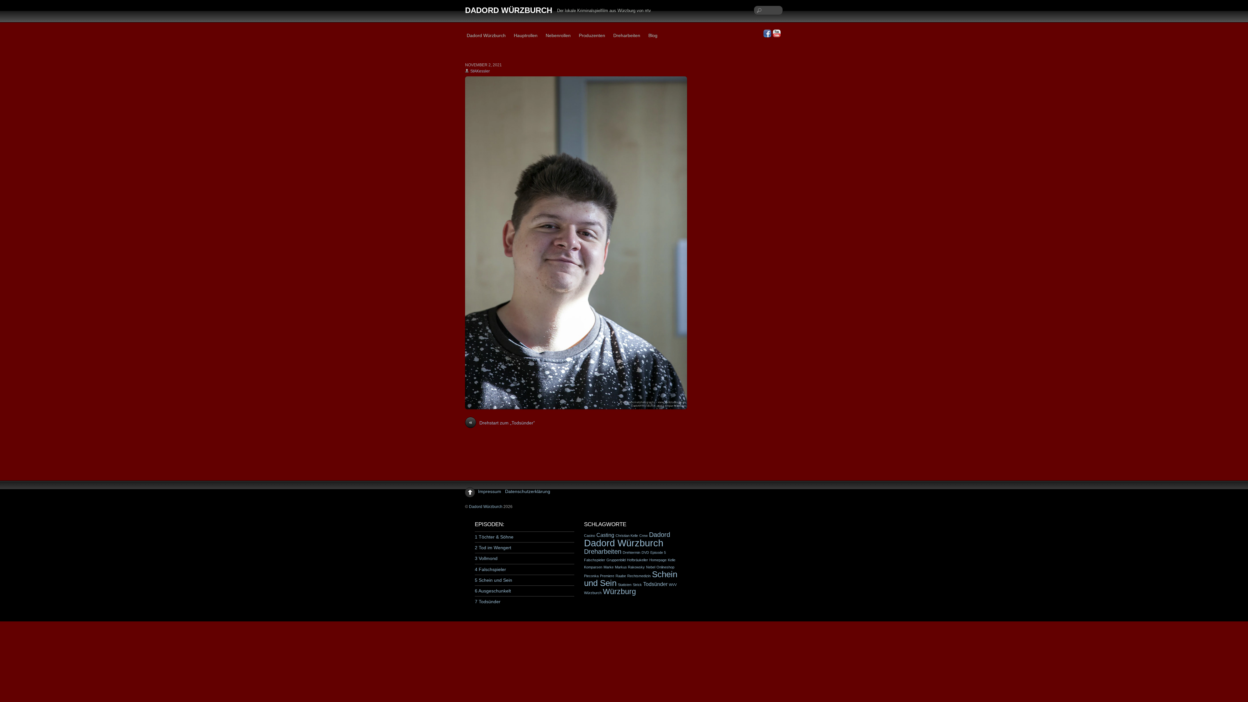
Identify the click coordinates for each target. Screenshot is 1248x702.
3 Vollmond (486, 558)
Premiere (607, 576)
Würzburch (593, 593)
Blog (652, 35)
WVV (673, 585)
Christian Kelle (627, 536)
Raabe (621, 576)
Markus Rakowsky (630, 567)
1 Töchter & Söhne (494, 537)
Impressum (489, 491)
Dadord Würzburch (486, 35)
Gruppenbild (616, 560)
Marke (609, 567)
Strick (637, 585)
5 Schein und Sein (493, 580)
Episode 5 (658, 552)
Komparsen (593, 567)
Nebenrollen (558, 35)
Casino (589, 536)
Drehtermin (631, 552)
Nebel (650, 567)
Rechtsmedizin (639, 576)
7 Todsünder (487, 601)
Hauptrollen (526, 35)
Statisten (624, 585)
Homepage (658, 560)
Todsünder (655, 584)
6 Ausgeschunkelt (493, 590)
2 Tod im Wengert (493, 547)
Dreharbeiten (626, 35)
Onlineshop (665, 567)
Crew (643, 536)
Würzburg (619, 591)
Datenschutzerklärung (527, 491)
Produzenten (592, 35)
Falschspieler (594, 560)
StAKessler (480, 71)
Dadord (659, 534)
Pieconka (591, 576)
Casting (605, 535)
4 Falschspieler (490, 569)
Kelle (671, 560)
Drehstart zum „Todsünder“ (502, 422)
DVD (645, 552)
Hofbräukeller (637, 560)
